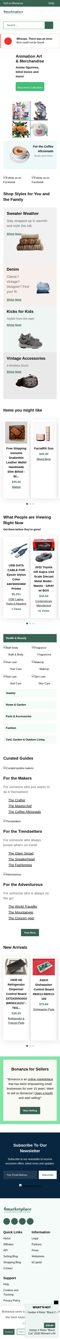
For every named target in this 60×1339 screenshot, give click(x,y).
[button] (27, 504)
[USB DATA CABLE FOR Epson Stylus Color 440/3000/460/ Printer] (16, 577)
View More (30, 932)
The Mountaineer (21, 912)
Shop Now (14, 234)
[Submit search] (49, 25)
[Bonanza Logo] (13, 12)
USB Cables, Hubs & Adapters (16, 601)
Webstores (38, 1256)
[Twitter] (14, 1221)
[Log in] (46, 13)
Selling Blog (10, 1256)
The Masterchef (20, 806)
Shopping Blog (12, 1262)
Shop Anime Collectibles (30, 87)
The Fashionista (20, 865)
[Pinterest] (22, 1221)
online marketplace (40, 1079)
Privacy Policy (11, 1300)
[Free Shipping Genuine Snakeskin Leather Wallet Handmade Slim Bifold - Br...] (16, 459)
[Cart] (39, 13)
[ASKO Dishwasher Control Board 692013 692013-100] (43, 998)
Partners (37, 1244)
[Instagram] (30, 1221)
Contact (7, 1268)
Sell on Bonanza (13, 3)
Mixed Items (44, 459)
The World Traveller (22, 906)
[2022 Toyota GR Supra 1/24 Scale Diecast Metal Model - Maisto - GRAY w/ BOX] (43, 577)
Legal (35, 1238)
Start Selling (30, 1110)
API (5, 1250)
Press (35, 1250)
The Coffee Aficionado (24, 812)
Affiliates (8, 1244)
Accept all (9, 1332)
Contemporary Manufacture (43, 603)
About (6, 1238)
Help (51, 3)
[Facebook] (6, 1221)
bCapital (37, 1262)
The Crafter (16, 800)
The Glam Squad (21, 853)
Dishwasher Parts (43, 1009)
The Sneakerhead (21, 859)
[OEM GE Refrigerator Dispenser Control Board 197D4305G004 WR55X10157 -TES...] (16, 998)
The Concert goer (21, 918)
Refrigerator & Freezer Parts (16, 1020)
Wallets (16, 487)
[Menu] (54, 13)
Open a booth (43, 1093)
